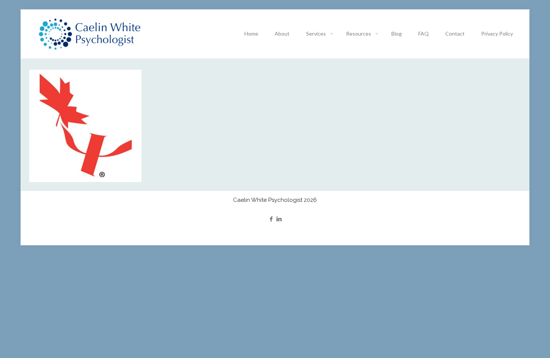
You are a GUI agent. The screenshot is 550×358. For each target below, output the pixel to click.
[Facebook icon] (271, 218)
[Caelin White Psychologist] (89, 33)
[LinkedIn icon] (279, 218)
